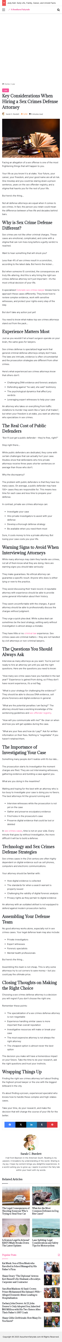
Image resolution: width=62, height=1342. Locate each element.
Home (7, 84)
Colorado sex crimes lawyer (30, 290)
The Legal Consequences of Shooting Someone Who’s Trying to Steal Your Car (16, 1211)
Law (13, 84)
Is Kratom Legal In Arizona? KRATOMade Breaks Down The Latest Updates (15, 1243)
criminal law (30, 633)
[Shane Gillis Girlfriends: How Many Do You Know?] (52, 1321)
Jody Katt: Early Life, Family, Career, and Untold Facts (31, 3)
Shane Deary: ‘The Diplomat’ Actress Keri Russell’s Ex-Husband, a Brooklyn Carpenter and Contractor (21, 1279)
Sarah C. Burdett (12, 114)
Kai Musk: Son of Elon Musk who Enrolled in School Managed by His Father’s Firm (19, 1266)
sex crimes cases (13, 830)
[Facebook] (9, 1125)
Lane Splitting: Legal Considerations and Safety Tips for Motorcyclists (45, 1243)
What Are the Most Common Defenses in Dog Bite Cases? (45, 1211)
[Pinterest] (52, 1125)
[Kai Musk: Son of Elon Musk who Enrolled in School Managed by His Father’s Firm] (52, 1267)
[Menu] (3, 10)
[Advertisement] (31, 49)
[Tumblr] (42, 1125)
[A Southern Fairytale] (18, 9)
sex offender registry (40, 713)
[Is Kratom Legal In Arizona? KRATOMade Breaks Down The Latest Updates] (16, 1228)
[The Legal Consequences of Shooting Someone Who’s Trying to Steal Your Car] (16, 1195)
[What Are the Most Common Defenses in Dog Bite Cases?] (46, 1195)
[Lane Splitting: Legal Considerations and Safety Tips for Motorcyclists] (46, 1228)
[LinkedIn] (31, 1125)
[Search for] (58, 10)
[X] (20, 1125)
